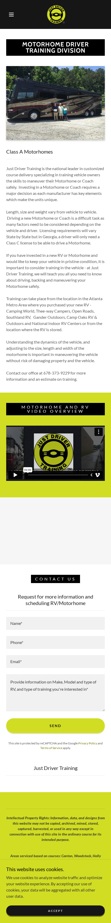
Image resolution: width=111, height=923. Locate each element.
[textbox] (55, 623)
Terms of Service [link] (51, 748)
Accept (55, 911)
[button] (11, 14)
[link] (56, 14)
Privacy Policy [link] (87, 743)
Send (55, 725)
